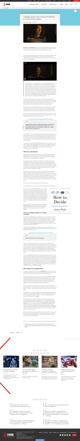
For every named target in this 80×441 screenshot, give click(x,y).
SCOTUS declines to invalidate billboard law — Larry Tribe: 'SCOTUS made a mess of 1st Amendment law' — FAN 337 (23, 422)
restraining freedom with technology (49, 302)
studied (35, 305)
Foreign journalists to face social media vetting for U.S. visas (68, 371)
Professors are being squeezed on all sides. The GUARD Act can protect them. (49, 371)
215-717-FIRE (23, 435)
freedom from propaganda (37, 265)
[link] (6, 4)
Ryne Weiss (29, 22)
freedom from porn (27, 263)
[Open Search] (76, 4)
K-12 (22, 332)
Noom (43, 158)
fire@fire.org (18, 435)
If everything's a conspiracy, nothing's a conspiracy (10, 370)
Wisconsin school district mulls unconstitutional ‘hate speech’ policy (21, 405)
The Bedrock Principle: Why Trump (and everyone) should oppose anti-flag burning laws (39, 324)
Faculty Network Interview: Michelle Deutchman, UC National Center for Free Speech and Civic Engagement (22, 413)
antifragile (37, 296)
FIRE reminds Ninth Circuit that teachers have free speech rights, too (56, 405)
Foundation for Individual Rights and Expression (26, 432)
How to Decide (43, 197)
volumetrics (47, 175)
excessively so (35, 144)
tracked (53, 306)
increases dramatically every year (35, 223)
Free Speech (17, 332)
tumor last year (25, 155)
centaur (32, 195)
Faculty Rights (12, 332)
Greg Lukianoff (26, 22)
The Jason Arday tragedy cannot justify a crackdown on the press (30, 371)
